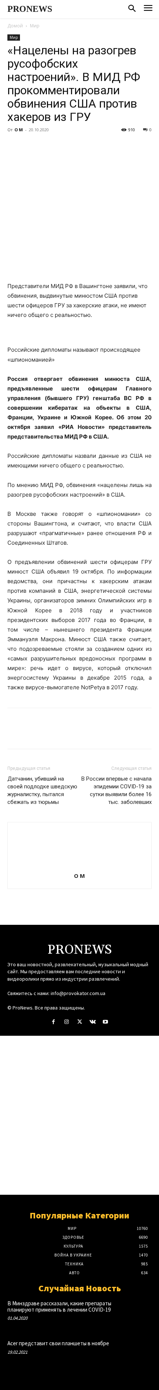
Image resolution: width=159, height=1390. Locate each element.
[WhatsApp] (65, 146)
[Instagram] (66, 1022)
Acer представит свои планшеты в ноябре (58, 1343)
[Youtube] (105, 1022)
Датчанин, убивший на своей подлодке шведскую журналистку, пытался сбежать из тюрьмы (42, 790)
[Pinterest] (48, 146)
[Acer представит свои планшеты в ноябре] (137, 1353)
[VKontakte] (92, 1022)
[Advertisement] (79, 1115)
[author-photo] (79, 865)
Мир (35, 26)
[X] (31, 146)
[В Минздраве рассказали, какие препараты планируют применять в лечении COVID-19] (137, 1313)
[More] (83, 146)
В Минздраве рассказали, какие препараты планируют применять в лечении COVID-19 (59, 1306)
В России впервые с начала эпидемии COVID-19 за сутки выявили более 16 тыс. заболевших (116, 790)
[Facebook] (14, 146)
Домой (15, 26)
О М (18, 129)
